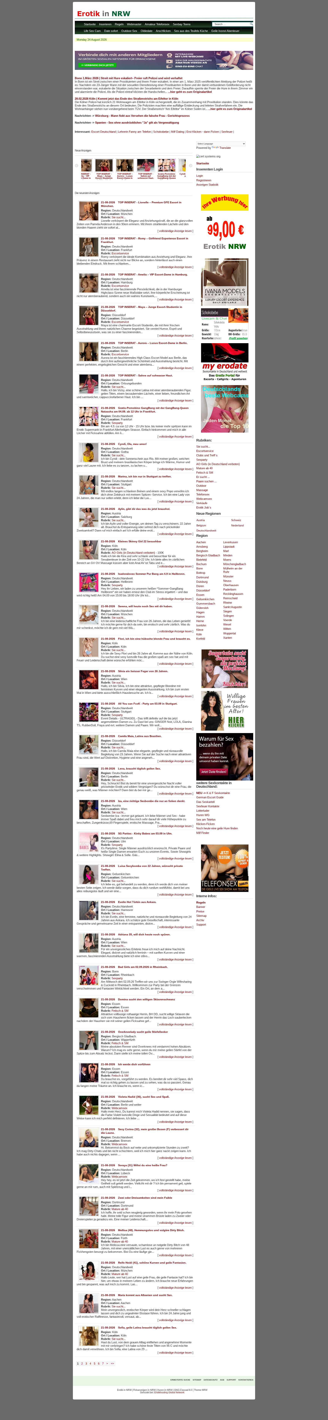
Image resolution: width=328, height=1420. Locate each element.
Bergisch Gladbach (208, 555)
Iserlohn (201, 625)
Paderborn (229, 589)
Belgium (201, 525)
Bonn (199, 568)
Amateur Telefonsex (157, 24)
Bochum (201, 564)
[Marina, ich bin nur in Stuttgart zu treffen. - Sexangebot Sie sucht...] (175, 172)
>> (112, 1363)
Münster (228, 576)
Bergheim (202, 551)
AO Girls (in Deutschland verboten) (133, 552)
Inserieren (105, 24)
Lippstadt (228, 546)
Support (201, 924)
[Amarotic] (224, 305)
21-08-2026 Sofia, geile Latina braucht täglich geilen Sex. (139, 1327)
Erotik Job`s (203, 507)
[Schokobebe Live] (224, 340)
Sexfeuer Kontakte (207, 806)
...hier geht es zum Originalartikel (190, 91)
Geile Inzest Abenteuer (225, 30)
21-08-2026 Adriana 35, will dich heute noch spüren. (135, 934)
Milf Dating (177, 131)
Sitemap (201, 915)
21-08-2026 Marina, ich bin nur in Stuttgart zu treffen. (136, 476)
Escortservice (120, 253)
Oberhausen (231, 585)
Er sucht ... (203, 477)
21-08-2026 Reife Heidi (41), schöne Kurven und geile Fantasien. (143, 1262)
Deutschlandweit (206, 530)
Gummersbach (205, 603)
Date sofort (111, 30)
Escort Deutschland (103, 131)
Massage (202, 490)
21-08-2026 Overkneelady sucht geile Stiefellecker (134, 1031)
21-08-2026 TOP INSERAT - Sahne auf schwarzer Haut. (137, 375)
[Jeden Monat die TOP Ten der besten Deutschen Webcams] (224, 431)
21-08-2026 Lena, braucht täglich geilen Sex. (131, 768)
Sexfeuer (227, 131)
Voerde (227, 620)
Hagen (200, 612)
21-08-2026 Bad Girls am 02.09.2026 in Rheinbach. (134, 966)
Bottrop (200, 572)
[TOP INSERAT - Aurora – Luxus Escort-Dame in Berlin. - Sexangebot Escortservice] (91, 172)
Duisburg (201, 581)
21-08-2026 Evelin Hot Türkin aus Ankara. (128, 902)
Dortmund (202, 577)
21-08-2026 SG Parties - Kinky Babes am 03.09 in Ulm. (136, 833)
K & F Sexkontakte (213, 793)
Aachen (201, 542)
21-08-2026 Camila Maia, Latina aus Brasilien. (131, 736)
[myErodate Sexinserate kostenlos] (224, 382)
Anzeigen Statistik (207, 184)
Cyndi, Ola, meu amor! (154, 175)
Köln (199, 634)
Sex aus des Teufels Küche (191, 30)
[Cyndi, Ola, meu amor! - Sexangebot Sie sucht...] (154, 172)
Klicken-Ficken (205, 824)
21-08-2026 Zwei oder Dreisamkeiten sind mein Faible (136, 1197)
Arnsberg (202, 546)
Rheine (227, 602)
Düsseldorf (203, 590)
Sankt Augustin (232, 607)
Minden (227, 555)
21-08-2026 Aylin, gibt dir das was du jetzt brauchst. (135, 508)
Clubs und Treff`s (207, 455)
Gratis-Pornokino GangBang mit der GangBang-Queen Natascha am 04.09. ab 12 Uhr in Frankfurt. (133, 179)
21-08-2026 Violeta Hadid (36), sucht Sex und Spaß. (135, 1096)
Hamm (200, 616)
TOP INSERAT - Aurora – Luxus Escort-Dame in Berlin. (91, 177)
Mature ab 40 (120, 1209)
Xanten (227, 637)
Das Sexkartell (205, 801)
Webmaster (134, 24)
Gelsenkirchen (205, 599)
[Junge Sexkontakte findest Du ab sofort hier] (224, 687)
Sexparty (117, 422)
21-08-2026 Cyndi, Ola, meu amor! (124, 443)
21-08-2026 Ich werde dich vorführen (126, 1064)
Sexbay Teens (182, 24)
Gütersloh (202, 607)
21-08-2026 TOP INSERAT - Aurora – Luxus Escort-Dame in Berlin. (144, 343)
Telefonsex (203, 494)
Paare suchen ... (206, 481)
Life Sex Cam (92, 30)
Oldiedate (146, 30)
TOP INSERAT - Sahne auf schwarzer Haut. (113, 176)
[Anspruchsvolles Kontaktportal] (224, 730)
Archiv (200, 920)
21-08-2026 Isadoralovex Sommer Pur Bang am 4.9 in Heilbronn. (143, 573)
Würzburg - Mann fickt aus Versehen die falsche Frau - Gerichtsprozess (142, 115)
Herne (200, 621)
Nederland (237, 525)
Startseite (90, 24)
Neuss (227, 580)
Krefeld (200, 638)
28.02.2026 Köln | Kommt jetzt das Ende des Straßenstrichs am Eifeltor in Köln (126, 98)
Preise (200, 911)
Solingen (228, 615)
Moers (227, 559)
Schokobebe (161, 131)
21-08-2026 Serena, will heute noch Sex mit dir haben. (137, 606)
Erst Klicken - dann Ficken (202, 131)
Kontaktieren (245, 1380)
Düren (200, 586)
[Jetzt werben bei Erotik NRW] (224, 250)
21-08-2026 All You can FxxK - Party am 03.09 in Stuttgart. (139, 703)
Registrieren (203, 180)
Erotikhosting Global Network (169, 1392)
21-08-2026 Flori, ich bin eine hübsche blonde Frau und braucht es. (146, 638)
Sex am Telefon (205, 819)
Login (199, 175)
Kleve (199, 629)
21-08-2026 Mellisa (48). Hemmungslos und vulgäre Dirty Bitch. (142, 1230)
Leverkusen (230, 542)
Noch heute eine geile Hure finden (217, 828)
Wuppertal (229, 633)
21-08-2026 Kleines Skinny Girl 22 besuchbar (131, 541)
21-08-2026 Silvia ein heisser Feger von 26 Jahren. (134, 671)
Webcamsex (119, 1108)
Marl (226, 551)
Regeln (119, 24)
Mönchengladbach (234, 564)
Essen (200, 594)
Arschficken (163, 30)
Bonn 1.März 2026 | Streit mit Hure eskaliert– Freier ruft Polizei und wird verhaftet (128, 78)
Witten (227, 628)
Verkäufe (201, 503)
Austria (200, 520)
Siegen (227, 611)
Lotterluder (202, 810)
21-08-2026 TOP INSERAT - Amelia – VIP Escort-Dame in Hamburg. (144, 274)
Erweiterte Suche (180, 1380)
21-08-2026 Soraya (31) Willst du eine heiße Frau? (134, 1165)
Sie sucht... (118, 217)
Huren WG (203, 815)
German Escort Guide (210, 797)
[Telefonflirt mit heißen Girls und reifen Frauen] (224, 891)
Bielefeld (201, 559)
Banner (200, 906)
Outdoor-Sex (129, 30)
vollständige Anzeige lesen (175, 231)
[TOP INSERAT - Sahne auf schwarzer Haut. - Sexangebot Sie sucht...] (112, 172)
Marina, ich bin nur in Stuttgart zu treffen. (175, 176)
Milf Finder (202, 832)
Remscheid (230, 598)
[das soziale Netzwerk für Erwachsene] (164, 68)
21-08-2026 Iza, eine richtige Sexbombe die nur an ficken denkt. (143, 801)
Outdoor (201, 485)
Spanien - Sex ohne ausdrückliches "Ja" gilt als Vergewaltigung (137, 122)
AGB (222, 1380)
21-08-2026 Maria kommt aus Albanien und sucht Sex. (137, 1295)
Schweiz (236, 520)
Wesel (227, 624)
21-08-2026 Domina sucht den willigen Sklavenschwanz (138, 999)
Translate (225, 147)
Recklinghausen (233, 593)
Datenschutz (211, 1380)
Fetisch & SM (120, 1010)
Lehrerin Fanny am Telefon (134, 131)
